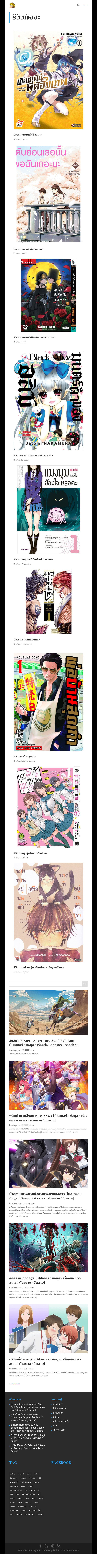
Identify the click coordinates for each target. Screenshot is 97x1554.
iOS (40, 1478)
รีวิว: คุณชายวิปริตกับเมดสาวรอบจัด (34, 337)
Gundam (32, 1478)
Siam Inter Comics (28, 1494)
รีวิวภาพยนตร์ (59, 1408)
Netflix (36, 1482)
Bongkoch (13, 1478)
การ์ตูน (41, 1498)
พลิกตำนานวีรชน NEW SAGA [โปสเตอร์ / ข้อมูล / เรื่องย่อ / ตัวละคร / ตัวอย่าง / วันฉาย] (27, 1417)
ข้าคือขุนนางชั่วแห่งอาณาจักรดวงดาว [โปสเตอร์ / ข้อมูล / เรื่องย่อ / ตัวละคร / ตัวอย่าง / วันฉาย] (27, 1428)
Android (21, 1474)
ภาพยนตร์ (57, 1404)
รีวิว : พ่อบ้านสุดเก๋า (25, 756)
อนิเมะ (32, 1050)
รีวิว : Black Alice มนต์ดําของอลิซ (33, 455)
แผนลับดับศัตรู (29, 1514)
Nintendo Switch (16, 1490)
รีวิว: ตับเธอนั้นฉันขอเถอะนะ (29, 249)
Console (23, 1478)
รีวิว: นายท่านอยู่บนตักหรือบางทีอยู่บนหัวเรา (39, 967)
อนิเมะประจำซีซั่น (61, 1421)
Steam (12, 1498)
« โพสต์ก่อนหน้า (14, 1383)
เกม (55, 1425)
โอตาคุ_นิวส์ (59, 1430)
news (23, 1486)
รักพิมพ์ (12, 1506)
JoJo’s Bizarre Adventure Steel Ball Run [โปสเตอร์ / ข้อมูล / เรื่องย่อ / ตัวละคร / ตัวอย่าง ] (28, 1407)
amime (12, 1474)
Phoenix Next (34, 1490)
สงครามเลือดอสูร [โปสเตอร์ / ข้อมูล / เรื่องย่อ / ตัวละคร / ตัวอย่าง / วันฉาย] (28, 1438)
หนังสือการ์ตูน (14, 1510)
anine (36, 1474)
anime (29, 1474)
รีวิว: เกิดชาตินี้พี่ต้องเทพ (28, 134)
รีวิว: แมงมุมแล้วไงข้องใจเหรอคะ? (33, 559)
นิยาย (20, 1502)
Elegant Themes (40, 1550)
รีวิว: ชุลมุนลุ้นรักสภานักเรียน (30, 853)
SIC (39, 1494)
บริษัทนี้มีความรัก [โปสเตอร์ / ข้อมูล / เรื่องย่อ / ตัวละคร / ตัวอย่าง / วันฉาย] (28, 1448)
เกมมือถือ (19, 1514)
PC (26, 1490)
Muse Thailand (26, 1482)
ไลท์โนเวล (40, 1514)
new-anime (14, 1486)
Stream (20, 1498)
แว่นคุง (14, 1050)
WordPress (72, 1550)
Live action (14, 1482)
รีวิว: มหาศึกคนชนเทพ (27, 639)
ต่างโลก (12, 1502)
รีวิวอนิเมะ (58, 1413)
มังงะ (36, 1502)
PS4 (11, 1494)
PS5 (17, 1494)
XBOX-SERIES (30, 1498)
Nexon (30, 1486)
